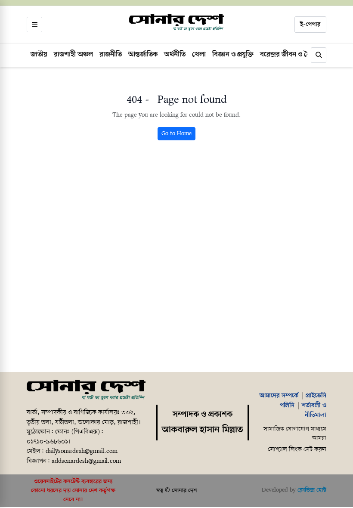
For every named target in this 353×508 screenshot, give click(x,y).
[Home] (86, 390)
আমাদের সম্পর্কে (279, 395)
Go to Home (176, 134)
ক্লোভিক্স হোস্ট (311, 490)
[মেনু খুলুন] (34, 24)
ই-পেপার (310, 24)
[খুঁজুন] (318, 55)
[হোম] (176, 22)
